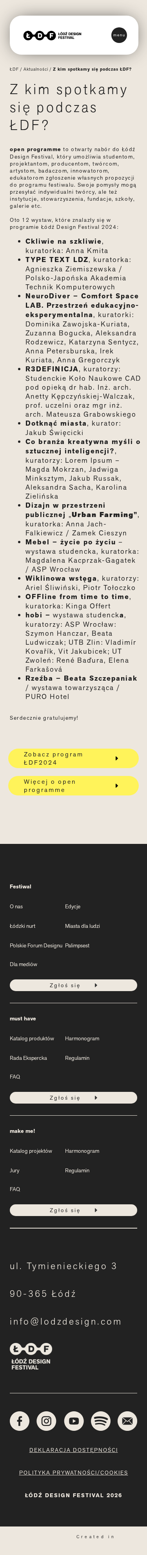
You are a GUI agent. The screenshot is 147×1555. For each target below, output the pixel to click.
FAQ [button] (15, 1076)
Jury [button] (14, 1170)
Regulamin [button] (77, 1057)
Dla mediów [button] (23, 964)
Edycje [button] (72, 906)
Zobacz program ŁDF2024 (53, 758)
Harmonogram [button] (82, 1038)
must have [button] (23, 1018)
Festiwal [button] (20, 886)
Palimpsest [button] (77, 945)
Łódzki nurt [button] (22, 925)
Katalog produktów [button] (32, 1038)
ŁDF (14, 69)
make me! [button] (22, 1131)
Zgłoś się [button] (65, 985)
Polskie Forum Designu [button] (36, 945)
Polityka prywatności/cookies (73, 1472)
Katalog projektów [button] (31, 1150)
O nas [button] (16, 906)
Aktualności (36, 69)
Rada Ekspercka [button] (28, 1057)
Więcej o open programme (50, 786)
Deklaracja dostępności (73, 1449)
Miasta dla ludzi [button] (82, 925)
